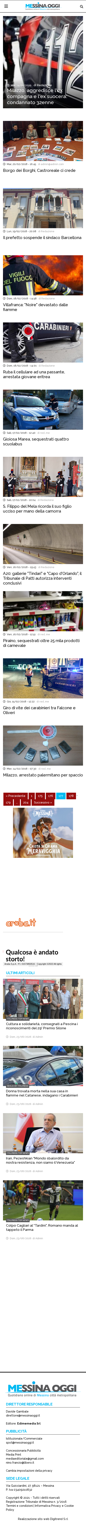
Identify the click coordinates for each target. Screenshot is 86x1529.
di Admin (37, 1036)
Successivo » (43, 802)
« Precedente (15, 795)
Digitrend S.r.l (59, 1519)
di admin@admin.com (50, 164)
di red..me (43, 432)
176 (50, 795)
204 (25, 802)
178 (71, 795)
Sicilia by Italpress (17, 1086)
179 (8, 802)
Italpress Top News (18, 1019)
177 (61, 795)
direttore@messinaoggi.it (23, 1415)
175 (40, 795)
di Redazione (42, 85)
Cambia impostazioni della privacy (29, 1470)
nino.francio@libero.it (20, 1462)
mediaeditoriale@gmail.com (25, 1458)
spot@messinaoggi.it (20, 1442)
